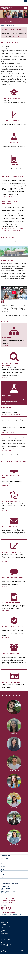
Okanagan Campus (5, 939)
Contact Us (3, 892)
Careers (3, 930)
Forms (2, 871)
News (2, 927)
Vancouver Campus (5, 937)
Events (2, 928)
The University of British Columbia (10, 2)
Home (2, 852)
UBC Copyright (20, 950)
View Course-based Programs (10, 196)
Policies (3, 874)
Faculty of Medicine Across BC (7, 945)
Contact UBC (4, 924)
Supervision (3, 866)
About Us (3, 877)
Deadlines (3, 869)
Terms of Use (14, 950)
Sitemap (10, 914)
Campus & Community (6, 861)
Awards (2, 863)
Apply (2, 879)
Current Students (4, 858)
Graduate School (4, 25)
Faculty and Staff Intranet (8, 902)
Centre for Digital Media (6, 944)
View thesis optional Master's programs (12, 228)
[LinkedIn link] (5, 908)
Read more (16, 36)
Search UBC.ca (4, 933)
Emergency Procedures (5, 950)
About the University (5, 926)
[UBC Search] (25, 1)
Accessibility (3, 951)
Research (18, 914)
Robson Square (4, 942)
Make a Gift (3, 931)
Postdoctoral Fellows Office (9, 898)
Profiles (14, 914)
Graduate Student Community (9, 900)
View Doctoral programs (8, 232)
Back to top (3, 914)
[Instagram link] (2, 908)
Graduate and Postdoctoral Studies (14, 884)
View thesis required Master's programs (12, 230)
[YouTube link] (9, 908)
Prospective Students (5, 855)
